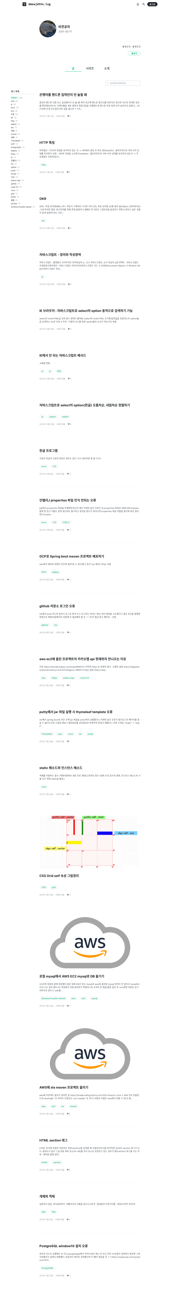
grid (12, 193)
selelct (13, 124)
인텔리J (14, 160)
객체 (12, 131)
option (13, 167)
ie (11, 157)
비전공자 (64, 27)
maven (14, 134)
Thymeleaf (15, 141)
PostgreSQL (16, 147)
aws (12, 101)
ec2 (12, 111)
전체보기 (14, 98)
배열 (12, 200)
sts (12, 164)
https (13, 154)
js (11, 104)
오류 (12, 114)
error (13, 107)
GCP (13, 144)
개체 (12, 137)
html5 (13, 197)
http (12, 121)
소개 (107, 68)
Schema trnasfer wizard (21, 207)
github (13, 184)
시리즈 (90, 68)
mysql (13, 174)
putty (13, 170)
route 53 (14, 187)
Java (13, 190)
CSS (13, 177)
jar (12, 117)
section (14, 203)
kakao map (16, 180)
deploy (14, 150)
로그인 (152, 4)
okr (12, 127)
